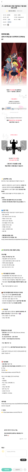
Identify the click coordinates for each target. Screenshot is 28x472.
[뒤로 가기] (2, 2)
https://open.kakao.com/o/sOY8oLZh (10, 372)
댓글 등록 (23, 459)
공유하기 (18, 469)
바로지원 (7, 469)
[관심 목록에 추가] (25, 439)
